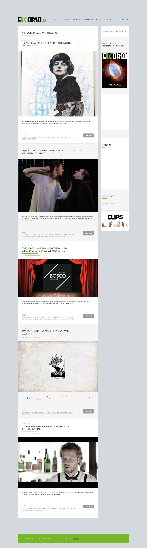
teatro (34, 138)
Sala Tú (57, 236)
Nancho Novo (26, 510)
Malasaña (61, 317)
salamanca (69, 412)
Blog (98, 19)
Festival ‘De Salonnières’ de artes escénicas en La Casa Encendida (46, 44)
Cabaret (36, 317)
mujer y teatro (36, 236)
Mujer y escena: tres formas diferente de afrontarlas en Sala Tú (42, 152)
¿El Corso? (56, 19)
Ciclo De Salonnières (29, 137)
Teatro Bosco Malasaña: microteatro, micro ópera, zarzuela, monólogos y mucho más (44, 249)
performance (26, 138)
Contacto (107, 19)
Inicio (23, 30)
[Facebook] (123, 19)
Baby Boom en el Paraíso (52, 234)
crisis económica (46, 317)
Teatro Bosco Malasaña (65, 319)
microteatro (65, 137)
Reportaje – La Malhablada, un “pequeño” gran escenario (45, 332)
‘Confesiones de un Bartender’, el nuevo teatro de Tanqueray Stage (46, 427)
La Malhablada (51, 412)
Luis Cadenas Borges (32, 255)
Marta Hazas (61, 508)
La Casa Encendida (49, 137)
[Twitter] (127, 19)
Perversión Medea (48, 236)
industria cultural (38, 412)
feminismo (64, 234)
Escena (24, 134)
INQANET (76, 538)
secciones (87, 19)
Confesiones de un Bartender (31, 508)
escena (39, 137)
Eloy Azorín (46, 508)
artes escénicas (27, 317)
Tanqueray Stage (37, 510)
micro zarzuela (27, 319)
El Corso (79, 43)
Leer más (88, 135)
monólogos (46, 319)
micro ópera (70, 317)
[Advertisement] (73, 7)
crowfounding (26, 412)
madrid (58, 137)
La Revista (76, 19)
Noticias (67, 19)
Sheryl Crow (26, 414)
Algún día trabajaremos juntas (32, 234)
